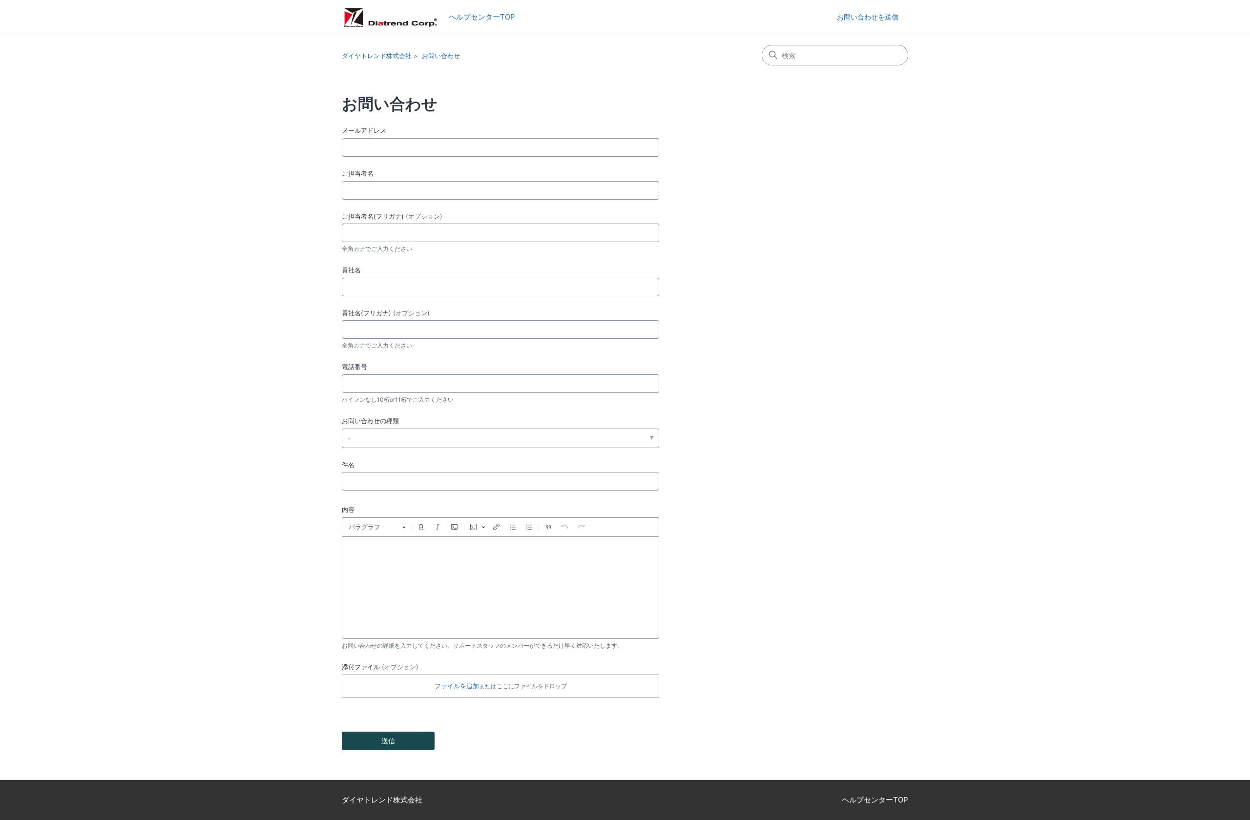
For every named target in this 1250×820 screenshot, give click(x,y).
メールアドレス (364, 130)
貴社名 (351, 270)
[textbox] (500, 587)
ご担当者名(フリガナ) (392, 216)
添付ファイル (380, 667)
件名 (348, 465)
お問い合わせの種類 (370, 421)
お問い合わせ (441, 56)
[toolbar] (500, 527)
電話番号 (354, 366)
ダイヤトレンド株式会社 (377, 56)
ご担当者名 (358, 173)
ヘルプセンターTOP (478, 16)
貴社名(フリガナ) (386, 313)
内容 (348, 509)
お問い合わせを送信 (867, 17)
